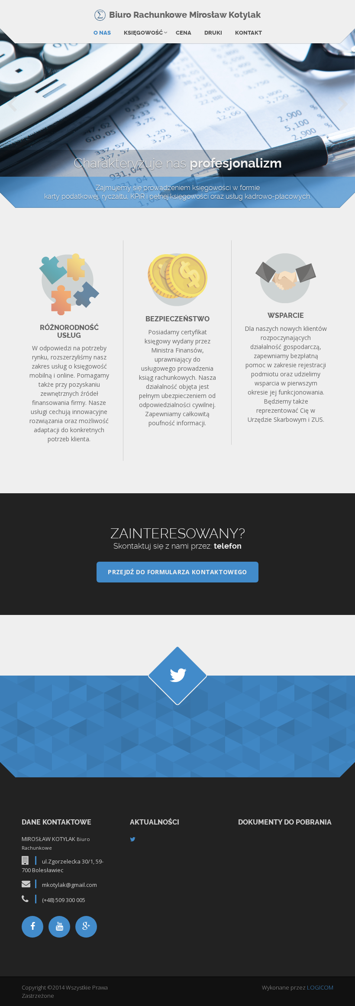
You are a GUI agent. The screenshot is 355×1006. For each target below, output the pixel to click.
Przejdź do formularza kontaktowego (177, 572)
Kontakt (248, 32)
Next (343, 103)
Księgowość (143, 32)
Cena (183, 32)
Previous (12, 103)
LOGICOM (320, 987)
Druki (213, 32)
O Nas (102, 32)
